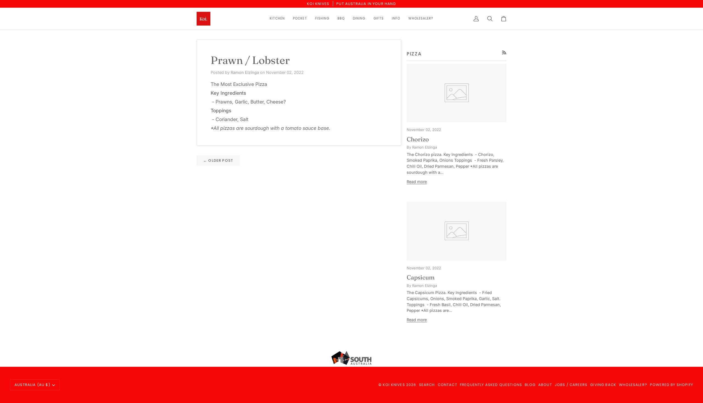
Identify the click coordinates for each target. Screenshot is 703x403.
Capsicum (420, 277)
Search (427, 384)
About (545, 384)
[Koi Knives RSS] (504, 53)
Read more (417, 181)
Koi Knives (394, 384)
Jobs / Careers (571, 384)
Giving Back (603, 384)
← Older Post (218, 160)
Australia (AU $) (32, 384)
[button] (277, 19)
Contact (447, 384)
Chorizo (418, 139)
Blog (530, 384)
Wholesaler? (633, 384)
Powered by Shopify (671, 384)
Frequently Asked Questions (491, 384)
